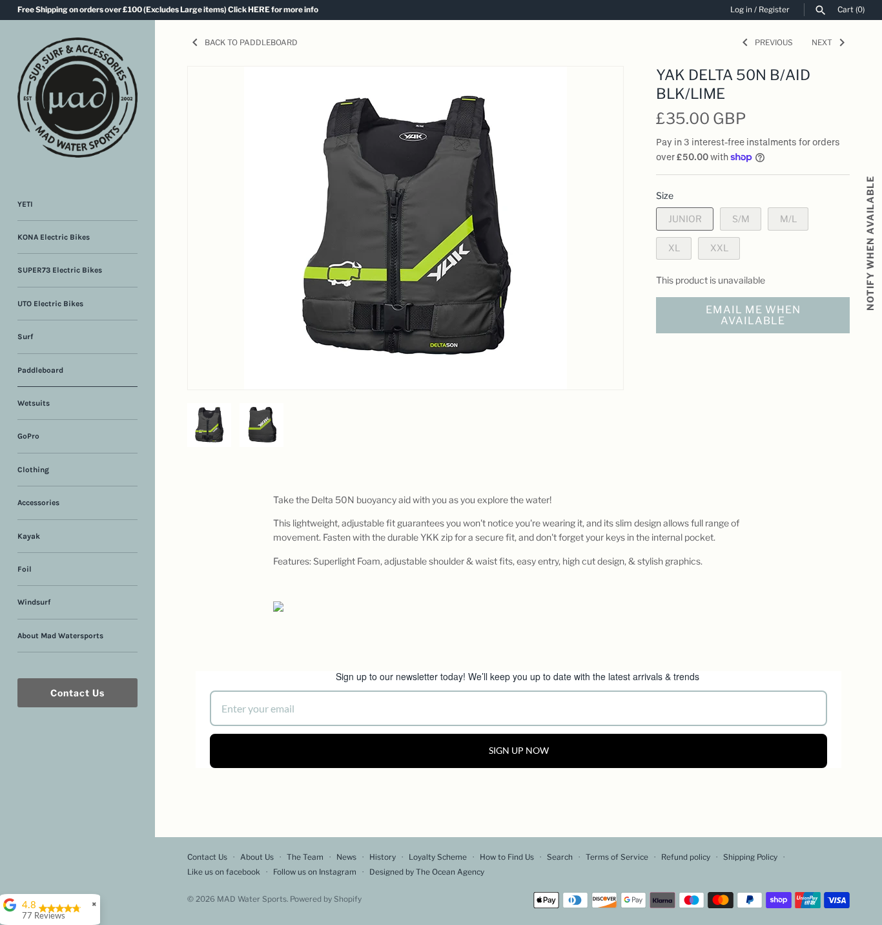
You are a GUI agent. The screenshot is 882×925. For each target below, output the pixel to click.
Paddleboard (40, 370)
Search (560, 857)
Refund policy (685, 857)
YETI (25, 204)
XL (674, 247)
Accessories (38, 502)
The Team (305, 857)
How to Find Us (507, 857)
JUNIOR (685, 218)
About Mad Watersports (60, 635)
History (382, 857)
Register (774, 9)
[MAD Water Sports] (77, 97)
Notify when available (870, 243)
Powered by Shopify (326, 899)
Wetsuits (33, 403)
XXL (719, 247)
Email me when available (753, 315)
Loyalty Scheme (438, 857)
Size (664, 195)
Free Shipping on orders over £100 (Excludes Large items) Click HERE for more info (167, 9)
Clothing (33, 469)
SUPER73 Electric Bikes (59, 270)
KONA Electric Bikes (53, 237)
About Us (257, 857)
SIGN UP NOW (519, 750)
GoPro (28, 436)
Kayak (28, 536)
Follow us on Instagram (314, 872)
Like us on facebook (223, 872)
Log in (741, 9)
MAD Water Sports (252, 899)
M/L (788, 218)
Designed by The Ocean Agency (426, 872)
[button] (596, 92)
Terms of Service (617, 857)
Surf (25, 336)
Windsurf (33, 602)
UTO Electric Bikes (50, 303)
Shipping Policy (750, 857)
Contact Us (77, 692)
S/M (741, 218)
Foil (24, 569)
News (346, 857)
